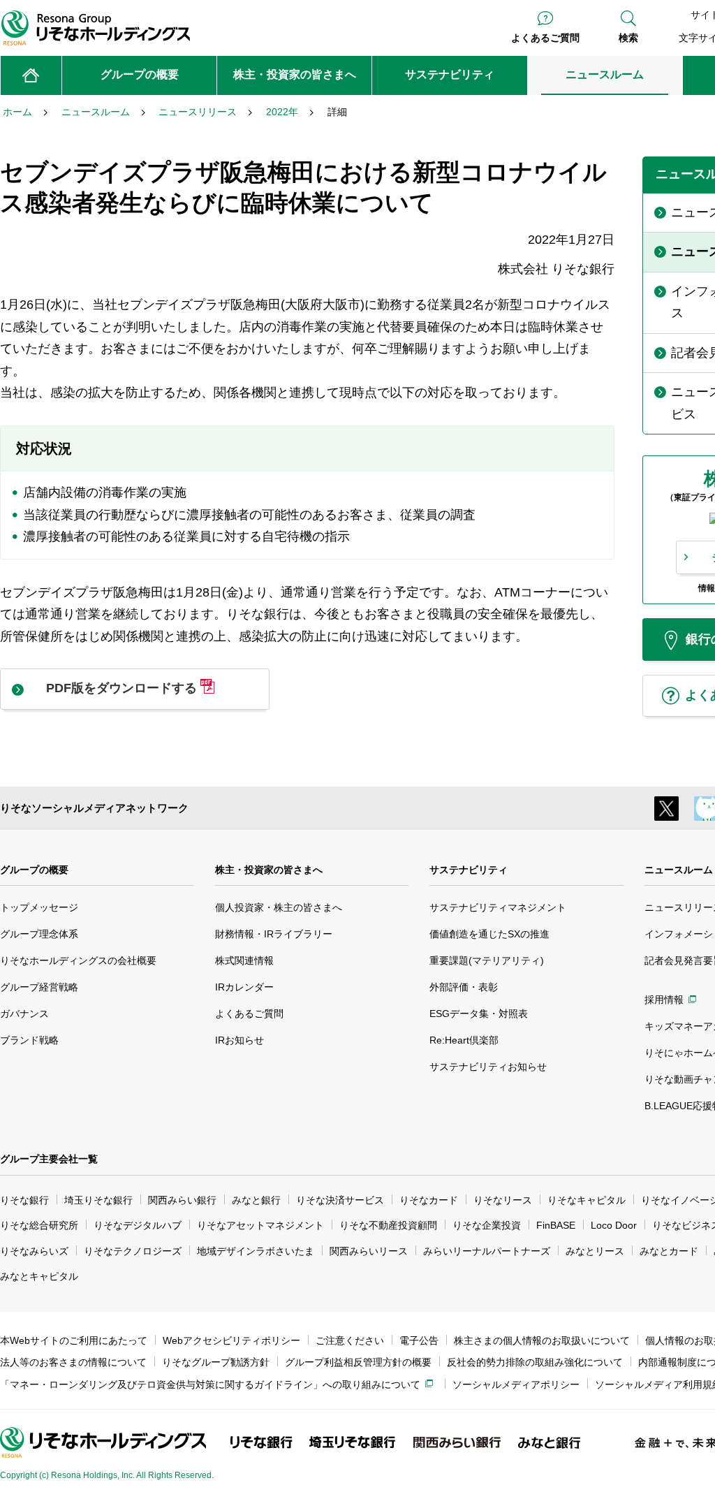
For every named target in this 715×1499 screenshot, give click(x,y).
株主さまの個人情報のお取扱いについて (542, 1340)
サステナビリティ (468, 869)
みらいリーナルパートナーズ (486, 1251)
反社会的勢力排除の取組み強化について (535, 1362)
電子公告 (418, 1340)
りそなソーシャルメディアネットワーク (94, 808)
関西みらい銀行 (182, 1200)
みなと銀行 (256, 1200)
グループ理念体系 (39, 933)
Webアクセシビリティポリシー (231, 1340)
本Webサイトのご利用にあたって (73, 1340)
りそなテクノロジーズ (133, 1251)
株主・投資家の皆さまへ (269, 869)
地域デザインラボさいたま (255, 1251)
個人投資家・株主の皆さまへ (278, 907)
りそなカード (428, 1200)
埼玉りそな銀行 (98, 1200)
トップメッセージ (39, 907)
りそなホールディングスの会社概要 (78, 960)
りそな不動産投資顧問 (388, 1225)
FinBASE (555, 1225)
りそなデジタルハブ (138, 1225)
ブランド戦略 (29, 1040)
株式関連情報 (244, 960)
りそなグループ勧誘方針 (216, 1362)
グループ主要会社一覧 (49, 1158)
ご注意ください (350, 1340)
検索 (628, 37)
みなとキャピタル (39, 1276)
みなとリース (595, 1251)
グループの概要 (34, 869)
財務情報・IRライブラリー (273, 933)
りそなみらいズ (34, 1251)
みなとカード (669, 1251)
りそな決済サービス (340, 1200)
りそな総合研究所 (39, 1225)
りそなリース (502, 1200)
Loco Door (614, 1225)
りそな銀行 (24, 1200)
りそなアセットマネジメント (260, 1225)
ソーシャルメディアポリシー (516, 1384)
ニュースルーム (678, 869)
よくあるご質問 (545, 37)
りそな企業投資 (486, 1225)
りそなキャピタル (586, 1200)
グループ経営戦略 (39, 987)
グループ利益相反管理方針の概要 (358, 1362)
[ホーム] (31, 75)
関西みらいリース (369, 1251)
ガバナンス (24, 1013)
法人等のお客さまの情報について (73, 1362)
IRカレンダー (244, 987)
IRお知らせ (239, 1040)
